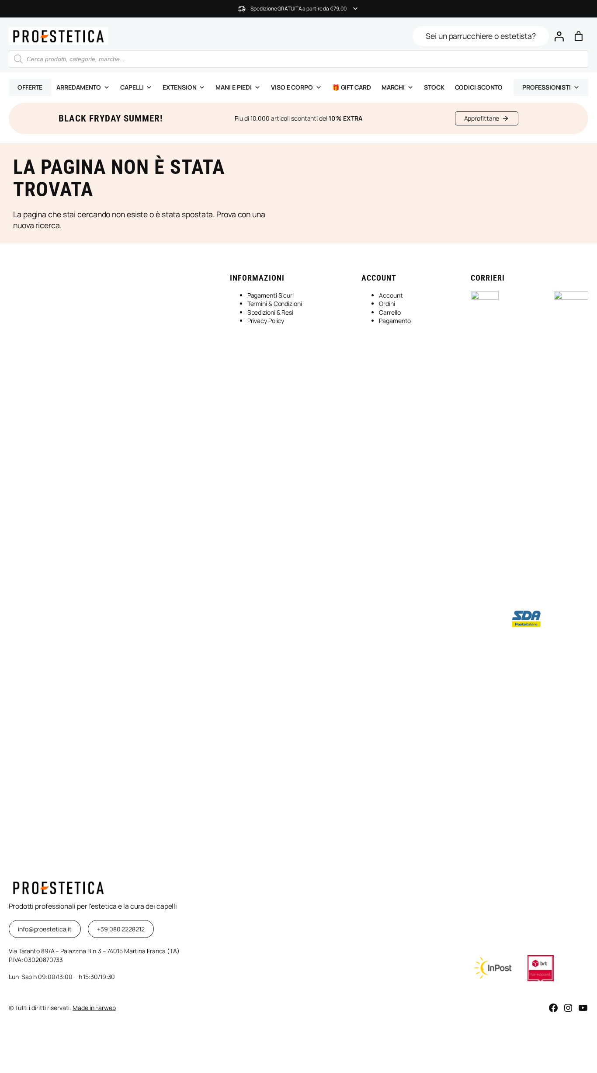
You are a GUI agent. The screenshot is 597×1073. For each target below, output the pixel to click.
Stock (434, 87)
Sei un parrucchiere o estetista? (481, 36)
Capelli (131, 87)
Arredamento (78, 87)
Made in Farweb (94, 1008)
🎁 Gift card (351, 87)
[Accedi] (559, 36)
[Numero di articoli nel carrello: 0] (578, 36)
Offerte (29, 87)
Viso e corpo (292, 87)
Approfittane (482, 118)
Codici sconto (479, 87)
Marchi (393, 87)
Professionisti (546, 87)
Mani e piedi (233, 87)
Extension (179, 87)
